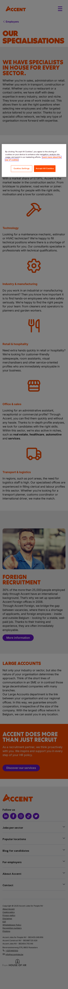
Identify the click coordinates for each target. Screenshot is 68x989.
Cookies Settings (22, 168)
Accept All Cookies (45, 168)
